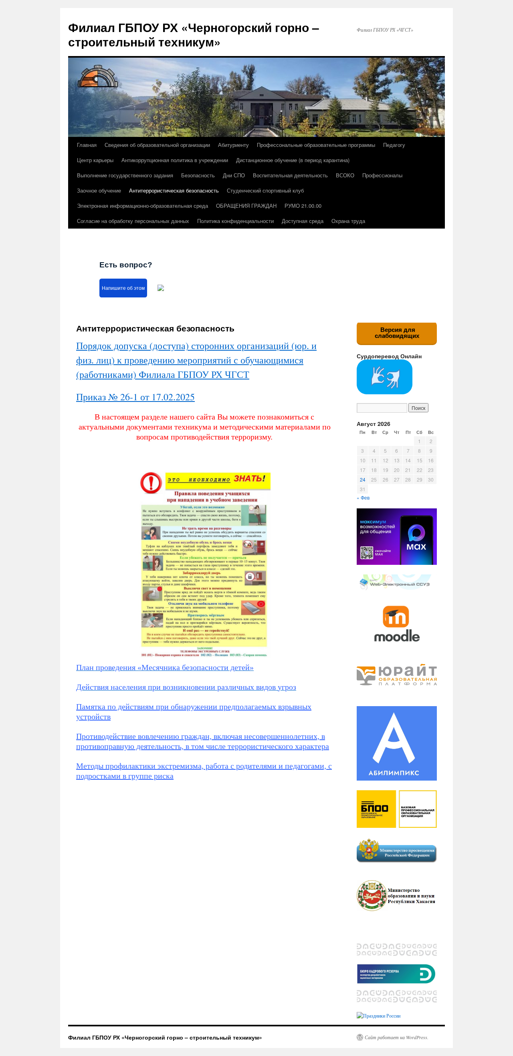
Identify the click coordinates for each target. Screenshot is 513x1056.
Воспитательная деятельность (290, 175)
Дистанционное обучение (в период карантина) (292, 160)
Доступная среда (302, 221)
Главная (87, 145)
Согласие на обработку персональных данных (133, 221)
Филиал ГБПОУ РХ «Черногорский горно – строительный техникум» (193, 34)
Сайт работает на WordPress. (396, 1037)
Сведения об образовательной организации (157, 145)
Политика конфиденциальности (235, 221)
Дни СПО (234, 175)
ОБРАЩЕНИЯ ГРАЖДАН (246, 205)
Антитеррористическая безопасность (174, 190)
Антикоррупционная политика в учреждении (174, 160)
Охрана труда (348, 221)
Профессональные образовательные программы (316, 145)
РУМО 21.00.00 (303, 205)
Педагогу (394, 145)
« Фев (363, 497)
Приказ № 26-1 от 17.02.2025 (135, 396)
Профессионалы (382, 175)
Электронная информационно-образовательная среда (142, 205)
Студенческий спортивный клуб (265, 190)
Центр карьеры (95, 160)
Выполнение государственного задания (125, 175)
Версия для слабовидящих (397, 332)
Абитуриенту (233, 145)
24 (363, 479)
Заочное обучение (99, 190)
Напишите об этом (123, 288)
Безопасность (198, 175)
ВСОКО (345, 175)
